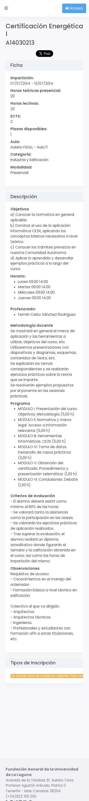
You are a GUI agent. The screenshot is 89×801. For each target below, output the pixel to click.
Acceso (76, 8)
